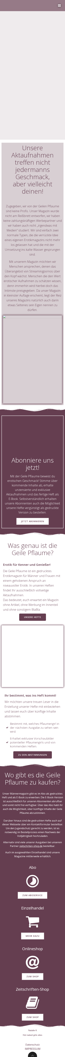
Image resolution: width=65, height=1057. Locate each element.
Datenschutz (32, 1044)
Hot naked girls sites (32, 1035)
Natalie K (32, 1030)
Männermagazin (19, 793)
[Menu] (59, 5)
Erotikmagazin (13, 576)
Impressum (32, 1049)
